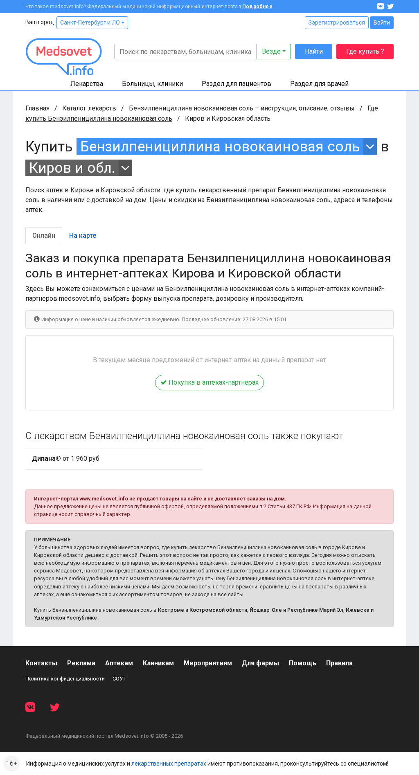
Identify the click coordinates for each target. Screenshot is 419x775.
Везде (271, 51)
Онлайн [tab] (43, 235)
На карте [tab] (82, 235)
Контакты (41, 663)
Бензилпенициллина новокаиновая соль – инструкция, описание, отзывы (242, 108)
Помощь (302, 663)
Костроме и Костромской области (202, 610)
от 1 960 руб (65, 458)
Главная (37, 108)
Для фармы (260, 663)
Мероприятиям (208, 663)
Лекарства (86, 84)
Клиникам (158, 663)
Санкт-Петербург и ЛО (90, 22)
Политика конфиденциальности (65, 679)
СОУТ (119, 679)
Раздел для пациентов (236, 84)
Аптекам (119, 663)
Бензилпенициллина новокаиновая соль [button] (220, 146)
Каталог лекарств (89, 108)
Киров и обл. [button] (72, 168)
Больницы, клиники (152, 84)
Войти (382, 22)
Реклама (81, 663)
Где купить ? (365, 51)
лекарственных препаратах (168, 763)
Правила (339, 663)
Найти (314, 51)
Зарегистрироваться (337, 22)
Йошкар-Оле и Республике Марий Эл (296, 610)
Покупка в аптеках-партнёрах (213, 382)
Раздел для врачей (319, 84)
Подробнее (257, 6)
